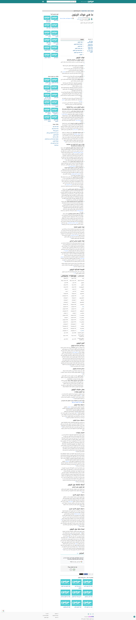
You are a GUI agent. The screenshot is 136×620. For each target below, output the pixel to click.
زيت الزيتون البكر (76, 352)
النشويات (66, 251)
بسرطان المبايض (72, 166)
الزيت (76, 543)
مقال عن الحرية (55, 137)
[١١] (79, 212)
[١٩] (70, 365)
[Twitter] (91, 614)
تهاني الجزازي (79, 19)
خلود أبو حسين (80, 17)
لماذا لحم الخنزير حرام (54, 143)
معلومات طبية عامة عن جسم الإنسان (51, 139)
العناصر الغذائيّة (77, 514)
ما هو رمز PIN (55, 131)
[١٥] (64, 261)
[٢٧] (75, 481)
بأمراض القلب (77, 120)
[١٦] (73, 266)
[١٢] (61, 224)
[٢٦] (75, 451)
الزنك (83, 306)
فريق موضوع (46, 617)
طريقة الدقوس (55, 141)
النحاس (64, 72)
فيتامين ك (82, 330)
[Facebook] (93, 614)
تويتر (82, 574)
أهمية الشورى (55, 135)
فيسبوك (86, 574)
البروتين (69, 407)
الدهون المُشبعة (77, 134)
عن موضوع (56, 613)
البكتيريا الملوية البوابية (76, 174)
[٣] (80, 121)
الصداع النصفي (69, 184)
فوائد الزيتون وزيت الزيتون (90, 48)
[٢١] (80, 395)
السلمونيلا (67, 461)
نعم (74, 569)
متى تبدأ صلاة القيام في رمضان (52, 133)
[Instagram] (88, 614)
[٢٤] (65, 417)
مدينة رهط (56, 145)
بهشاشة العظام (80, 210)
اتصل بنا (47, 613)
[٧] (68, 166)
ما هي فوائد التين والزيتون (90, 45)
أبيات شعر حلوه (55, 126)
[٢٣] (77, 412)
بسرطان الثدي (65, 114)
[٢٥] (61, 426)
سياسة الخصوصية (55, 615)
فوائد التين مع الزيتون (90, 51)
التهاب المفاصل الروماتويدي (73, 223)
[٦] (65, 159)
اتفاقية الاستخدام (45, 615)
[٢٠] (81, 395)
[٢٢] (73, 398)
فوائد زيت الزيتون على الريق (77, 402)
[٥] (64, 141)
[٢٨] (80, 505)
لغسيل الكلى (75, 129)
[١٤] (64, 250)
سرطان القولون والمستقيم (78, 152)
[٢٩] (68, 537)
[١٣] (70, 238)
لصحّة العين (70, 501)
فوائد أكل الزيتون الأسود (90, 41)
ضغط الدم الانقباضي (74, 235)
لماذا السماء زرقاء (55, 128)
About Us (56, 617)
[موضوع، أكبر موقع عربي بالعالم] (91, 2)
